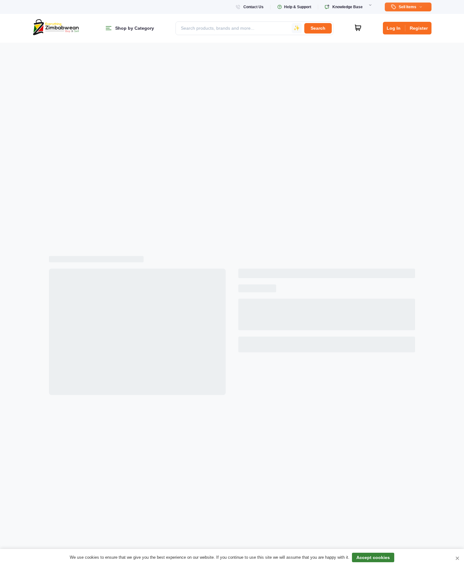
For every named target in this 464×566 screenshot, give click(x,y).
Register (419, 28)
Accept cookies (373, 557)
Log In (394, 28)
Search (318, 28)
